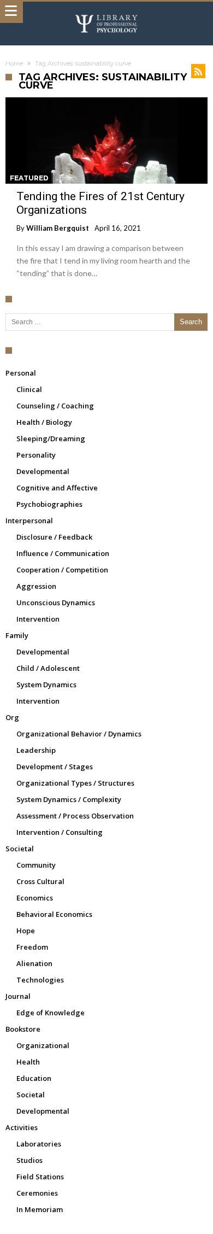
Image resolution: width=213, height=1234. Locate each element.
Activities (21, 1127)
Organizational (42, 1045)
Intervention (38, 619)
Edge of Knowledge (50, 1012)
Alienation (34, 963)
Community (36, 865)
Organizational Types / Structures (75, 783)
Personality (36, 455)
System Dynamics (46, 684)
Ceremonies (37, 1193)
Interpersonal (29, 520)
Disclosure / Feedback (54, 537)
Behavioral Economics (54, 914)
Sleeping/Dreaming (50, 438)
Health (28, 1062)
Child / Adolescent (48, 668)
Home (14, 63)
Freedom (32, 947)
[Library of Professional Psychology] (106, 12)
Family (16, 635)
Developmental (42, 471)
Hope (25, 930)
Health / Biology (44, 422)
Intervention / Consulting (59, 832)
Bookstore (22, 1029)
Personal (20, 373)
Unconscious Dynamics (55, 602)
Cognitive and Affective (57, 488)
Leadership (36, 750)
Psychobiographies (49, 504)
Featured (29, 178)
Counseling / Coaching (55, 406)
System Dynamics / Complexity (68, 799)
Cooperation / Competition (62, 570)
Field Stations (40, 1177)
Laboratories (38, 1144)
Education (33, 1078)
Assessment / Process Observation (75, 816)
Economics (34, 898)
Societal (19, 848)
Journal (18, 996)
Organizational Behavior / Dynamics (78, 734)
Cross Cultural (40, 881)
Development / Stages (54, 766)
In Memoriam (39, 1209)
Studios (29, 1160)
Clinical (29, 389)
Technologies (40, 980)
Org (12, 717)
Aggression (36, 586)
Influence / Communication (62, 553)
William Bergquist (57, 228)
